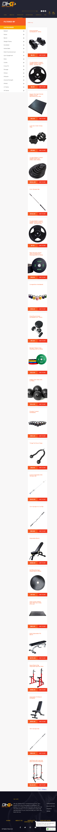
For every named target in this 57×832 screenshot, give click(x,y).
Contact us (28, 822)
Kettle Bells (7, 48)
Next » (45, 789)
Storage (6, 69)
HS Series (6, 90)
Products (19, 14)
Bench (5, 38)
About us (19, 820)
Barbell (6, 31)
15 (42, 789)
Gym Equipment (8, 55)
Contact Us (38, 14)
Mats (5, 59)
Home (5, 14)
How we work (29, 14)
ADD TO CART (42, 55)
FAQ (45, 14)
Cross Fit (6, 66)
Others (6, 73)
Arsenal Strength (8, 80)
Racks (5, 34)
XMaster (6, 76)
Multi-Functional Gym (10, 52)
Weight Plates (8, 41)
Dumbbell (6, 45)
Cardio (5, 62)
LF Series (6, 87)
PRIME (6, 83)
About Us (12, 14)
